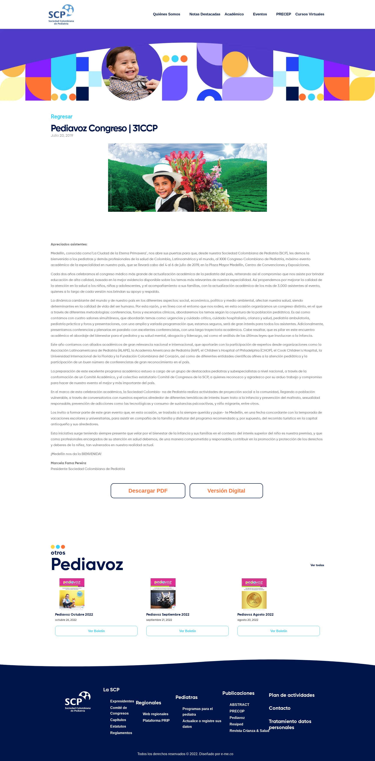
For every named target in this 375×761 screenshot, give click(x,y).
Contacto (280, 708)
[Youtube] (95, 721)
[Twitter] (83, 721)
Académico (234, 14)
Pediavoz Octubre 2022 (74, 614)
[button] (226, 490)
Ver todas (317, 565)
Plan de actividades (292, 695)
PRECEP (283, 14)
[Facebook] (59, 721)
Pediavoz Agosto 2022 (255, 614)
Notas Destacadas (204, 14)
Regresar (61, 116)
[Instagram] (71, 721)
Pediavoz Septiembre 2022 (167, 614)
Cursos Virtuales (309, 14)
